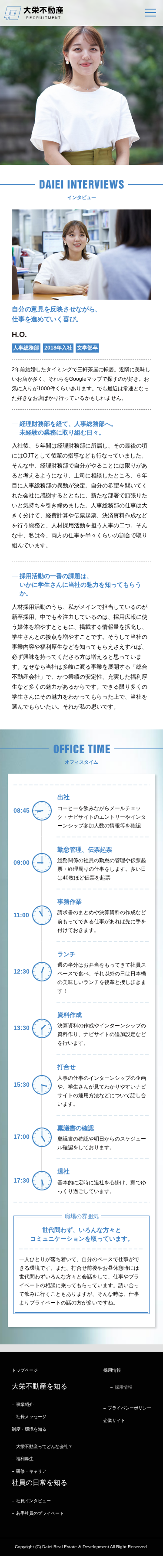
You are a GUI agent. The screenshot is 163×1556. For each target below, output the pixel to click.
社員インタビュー (33, 1500)
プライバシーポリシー (129, 1408)
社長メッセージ (31, 1416)
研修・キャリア (31, 1471)
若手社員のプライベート (40, 1513)
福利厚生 (24, 1458)
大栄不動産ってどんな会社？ (44, 1446)
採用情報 (123, 1387)
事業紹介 (24, 1404)
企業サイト (114, 1420)
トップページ (25, 1370)
